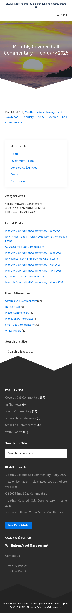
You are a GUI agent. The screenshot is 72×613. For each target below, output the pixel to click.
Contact (15, 174)
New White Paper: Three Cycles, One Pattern (31, 258)
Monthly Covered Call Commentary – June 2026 (33, 252)
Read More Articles (19, 525)
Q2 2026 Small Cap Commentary (24, 246)
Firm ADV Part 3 (15, 571)
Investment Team (22, 161)
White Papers (13, 330)
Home (14, 154)
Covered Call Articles (23, 167)
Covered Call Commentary (21, 300)
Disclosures (17, 181)
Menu (64, 14)
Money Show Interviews (19, 318)
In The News (12, 306)
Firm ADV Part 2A (16, 566)
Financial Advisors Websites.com (44, 607)
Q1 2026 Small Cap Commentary (24, 276)
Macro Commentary (17, 312)
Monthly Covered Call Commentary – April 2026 (33, 270)
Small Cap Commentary (19, 324)
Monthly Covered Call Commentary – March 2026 (34, 282)
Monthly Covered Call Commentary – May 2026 (32, 264)
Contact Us (12, 556)
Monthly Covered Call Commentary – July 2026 (33, 230)
